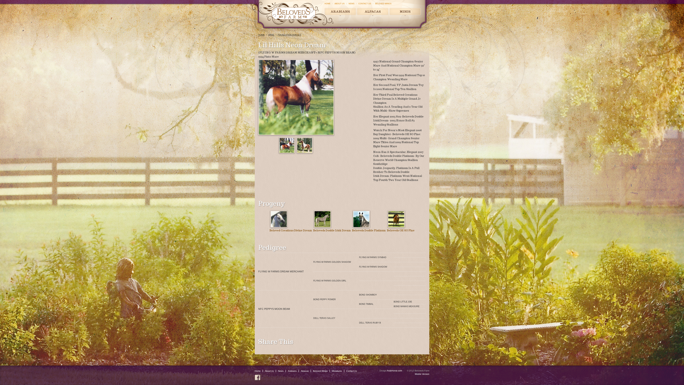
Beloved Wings (383, 3)
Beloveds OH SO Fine (400, 230)
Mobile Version (422, 374)
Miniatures (337, 371)
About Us (339, 3)
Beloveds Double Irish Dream (332, 230)
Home (327, 3)
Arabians (340, 12)
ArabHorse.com (394, 370)
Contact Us (364, 3)
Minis (405, 12)
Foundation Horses (289, 35)
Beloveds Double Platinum (369, 230)
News (351, 3)
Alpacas (373, 12)
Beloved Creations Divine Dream (291, 230)
